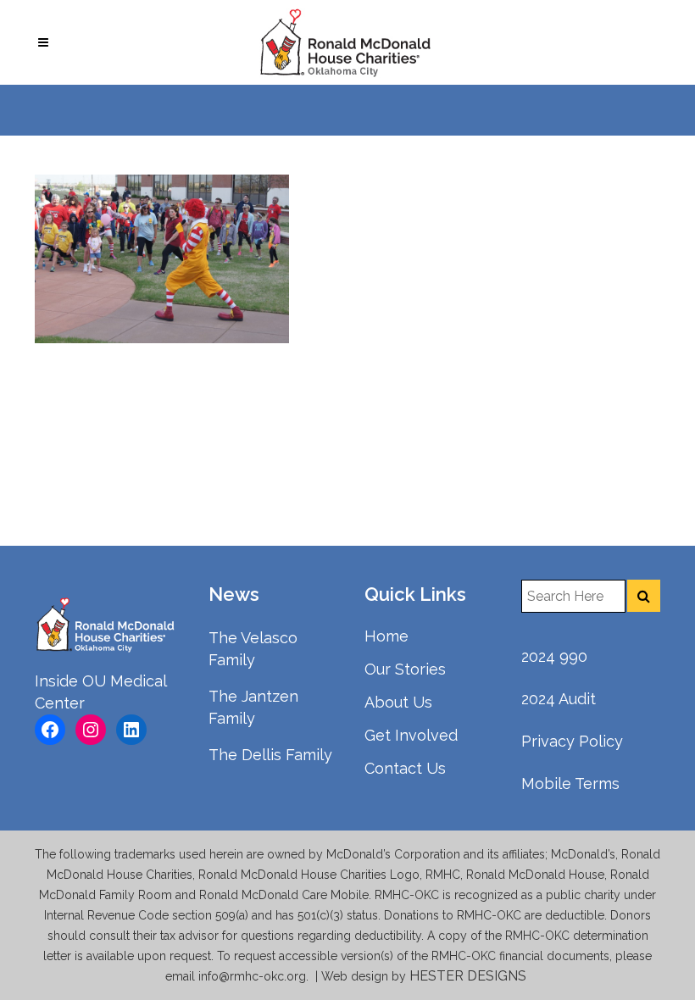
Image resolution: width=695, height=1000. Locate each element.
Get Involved (411, 735)
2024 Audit (558, 699)
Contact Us (405, 768)
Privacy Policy (572, 741)
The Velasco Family (252, 649)
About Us (398, 702)
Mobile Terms (570, 783)
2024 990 (554, 656)
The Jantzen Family (253, 707)
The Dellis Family (270, 755)
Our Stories (405, 669)
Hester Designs (469, 976)
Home (386, 636)
